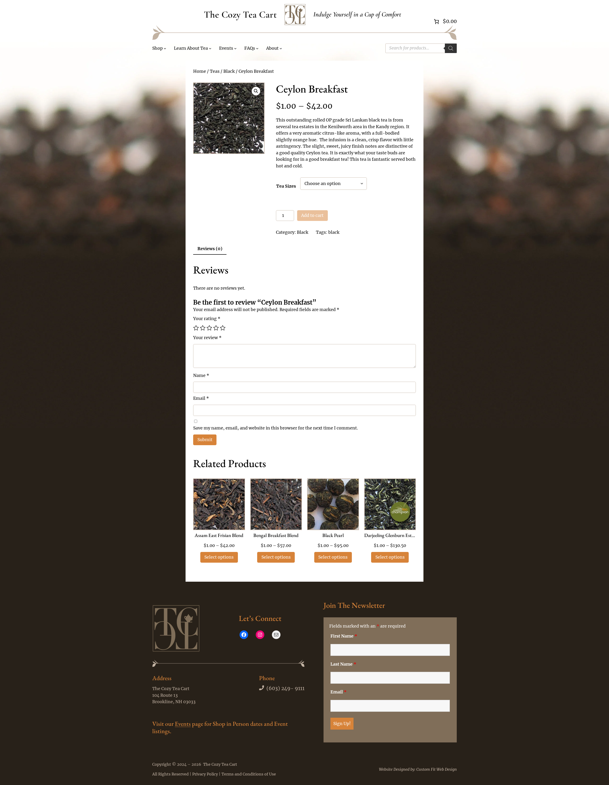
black (333, 232)
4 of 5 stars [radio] (216, 328)
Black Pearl (333, 535)
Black (229, 71)
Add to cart (312, 215)
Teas (215, 71)
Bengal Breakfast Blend (276, 535)
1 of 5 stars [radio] (196, 328)
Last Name (343, 664)
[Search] (451, 48)
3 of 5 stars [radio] (209, 328)
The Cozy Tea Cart (240, 14)
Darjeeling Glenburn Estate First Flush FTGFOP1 (390, 535)
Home (199, 71)
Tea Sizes (286, 186)
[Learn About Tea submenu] (210, 48)
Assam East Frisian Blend (219, 535)
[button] (256, 91)
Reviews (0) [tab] (209, 248)
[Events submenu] (235, 48)
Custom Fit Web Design (436, 769)
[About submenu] (281, 48)
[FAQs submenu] (257, 48)
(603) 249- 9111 (285, 688)
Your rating (206, 318)
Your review (207, 337)
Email (201, 398)
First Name (343, 636)
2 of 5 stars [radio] (203, 328)
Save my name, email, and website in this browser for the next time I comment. (275, 428)
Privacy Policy (205, 774)
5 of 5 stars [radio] (223, 328)
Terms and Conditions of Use (248, 774)
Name (201, 375)
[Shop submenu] (165, 48)
